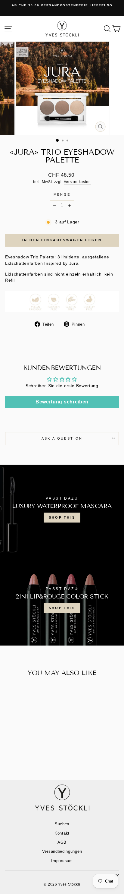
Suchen (62, 824)
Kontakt (62, 833)
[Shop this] (62, 510)
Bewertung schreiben (62, 401)
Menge (62, 194)
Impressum (62, 860)
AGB (62, 842)
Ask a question (62, 438)
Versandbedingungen (62, 851)
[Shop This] (62, 600)
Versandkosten (77, 182)
